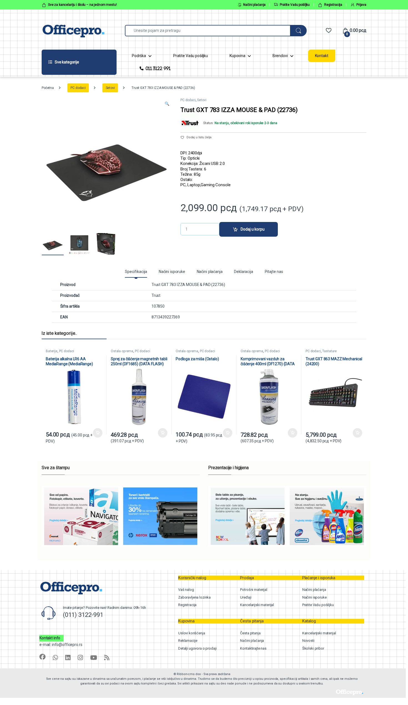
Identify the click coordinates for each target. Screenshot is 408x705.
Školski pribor (313, 648)
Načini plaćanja (254, 5)
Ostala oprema (122, 351)
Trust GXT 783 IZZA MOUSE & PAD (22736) (188, 284)
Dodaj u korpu (253, 229)
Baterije (51, 351)
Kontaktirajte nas (253, 648)
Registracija (333, 5)
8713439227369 (166, 317)
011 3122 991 (158, 68)
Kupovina (237, 55)
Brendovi (280, 55)
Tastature (329, 351)
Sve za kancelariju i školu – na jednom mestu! (82, 5)
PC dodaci (78, 88)
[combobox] (207, 30)
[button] (167, 104)
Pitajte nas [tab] (274, 272)
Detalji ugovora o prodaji (197, 648)
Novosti (308, 640)
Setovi (110, 88)
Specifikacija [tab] (136, 272)
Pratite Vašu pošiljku (295, 5)
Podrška (139, 55)
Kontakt (321, 55)
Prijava (361, 5)
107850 (158, 306)
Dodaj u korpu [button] (97, 433)
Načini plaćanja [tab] (210, 272)
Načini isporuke (314, 597)
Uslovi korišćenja (191, 633)
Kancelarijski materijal (257, 605)
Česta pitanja (250, 633)
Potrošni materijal (253, 590)
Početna (48, 88)
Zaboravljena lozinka (194, 597)
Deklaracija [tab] (243, 272)
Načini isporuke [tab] (172, 272)
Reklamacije (187, 640)
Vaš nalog (186, 590)
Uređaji (245, 597)
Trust (156, 295)
